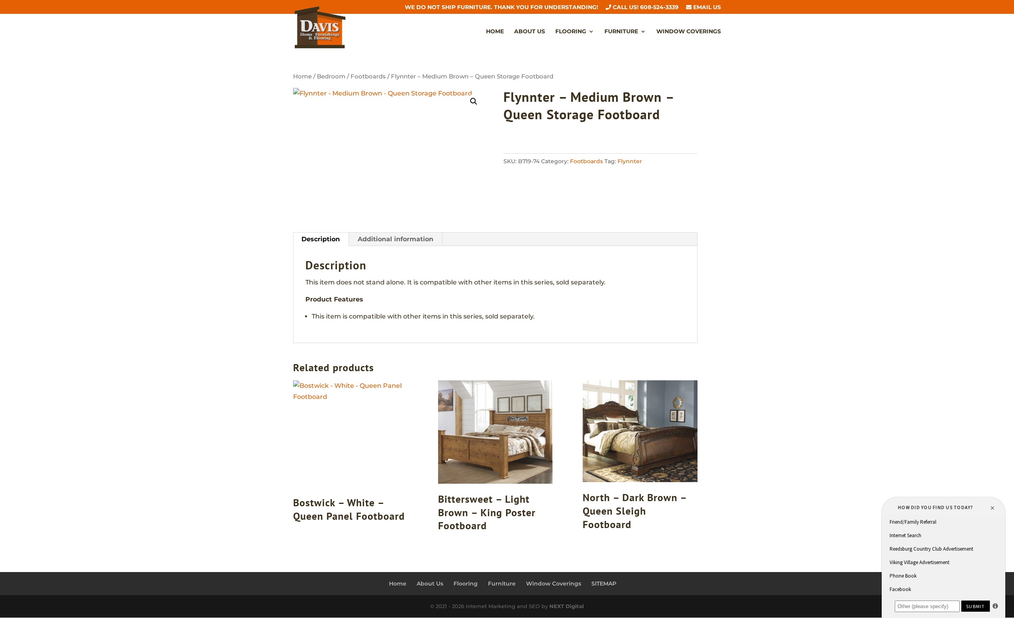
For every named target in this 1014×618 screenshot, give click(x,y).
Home (495, 32)
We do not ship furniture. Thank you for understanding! (501, 7)
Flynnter (630, 161)
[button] (474, 101)
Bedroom (331, 76)
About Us (529, 32)
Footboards (368, 76)
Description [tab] (320, 239)
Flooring (570, 32)
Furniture (621, 32)
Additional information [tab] (395, 239)
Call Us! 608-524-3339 (645, 7)
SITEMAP (603, 583)
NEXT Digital (566, 606)
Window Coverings (688, 32)
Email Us (706, 7)
